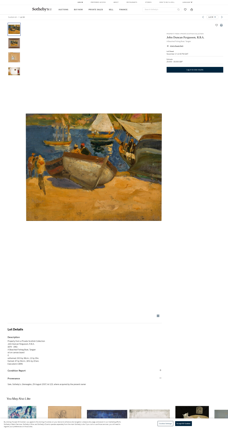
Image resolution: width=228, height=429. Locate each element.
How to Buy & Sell (167, 2)
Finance (123, 10)
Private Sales (96, 10)
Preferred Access (98, 2)
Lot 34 (22, 17)
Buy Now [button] (78, 10)
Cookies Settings (165, 423)
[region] (114, 423)
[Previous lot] (203, 17)
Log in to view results (195, 70)
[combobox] (162, 9)
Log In (80, 2)
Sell (111, 10)
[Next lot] (221, 17)
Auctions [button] (63, 10)
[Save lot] (216, 25)
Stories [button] (148, 2)
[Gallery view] (158, 315)
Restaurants (132, 2)
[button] (94, 167)
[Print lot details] (221, 25)
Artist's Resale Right (176, 46)
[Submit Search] (178, 9)
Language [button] (186, 2)
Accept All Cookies (183, 423)
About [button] (116, 2)
